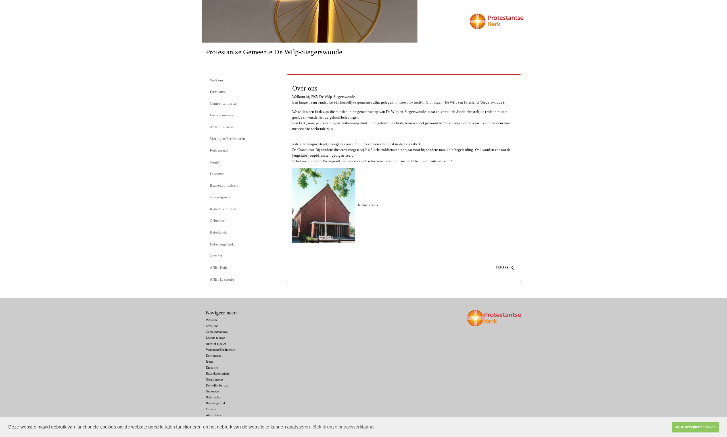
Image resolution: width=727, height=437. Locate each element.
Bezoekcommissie (224, 185)
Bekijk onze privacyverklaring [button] (343, 427)
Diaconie (217, 174)
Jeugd (214, 162)
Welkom (216, 80)
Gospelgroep (220, 197)
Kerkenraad (219, 150)
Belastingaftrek (222, 244)
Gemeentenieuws (223, 103)
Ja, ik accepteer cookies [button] (695, 427)
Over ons (217, 92)
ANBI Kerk (218, 267)
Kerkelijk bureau (223, 209)
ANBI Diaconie (222, 279)
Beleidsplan (219, 232)
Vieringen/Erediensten (227, 138)
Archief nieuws (221, 127)
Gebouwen (218, 220)
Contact (216, 256)
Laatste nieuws (221, 115)
